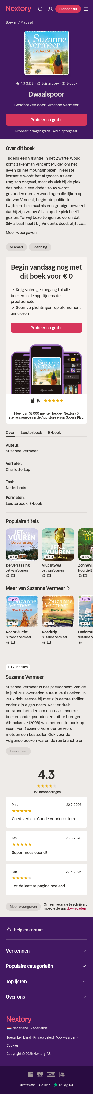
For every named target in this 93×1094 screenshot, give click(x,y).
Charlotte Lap (18, 469)
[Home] (20, 9)
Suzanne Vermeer (63, 104)
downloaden (76, 908)
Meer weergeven (21, 232)
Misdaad (27, 23)
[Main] (86, 9)
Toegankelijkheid (19, 1037)
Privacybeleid (43, 1037)
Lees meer (18, 751)
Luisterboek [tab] (31, 432)
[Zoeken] (40, 9)
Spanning (40, 247)
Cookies (13, 1045)
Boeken (11, 23)
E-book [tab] (54, 432)
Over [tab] (10, 432)
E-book (36, 503)
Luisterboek (17, 503)
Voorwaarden (66, 1037)
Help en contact (29, 930)
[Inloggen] (50, 9)
